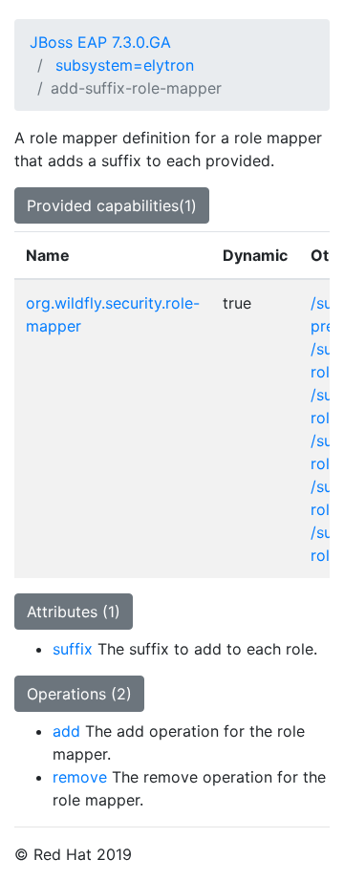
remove (80, 776)
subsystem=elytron (124, 65)
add (66, 731)
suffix (73, 648)
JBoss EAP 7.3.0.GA (100, 42)
